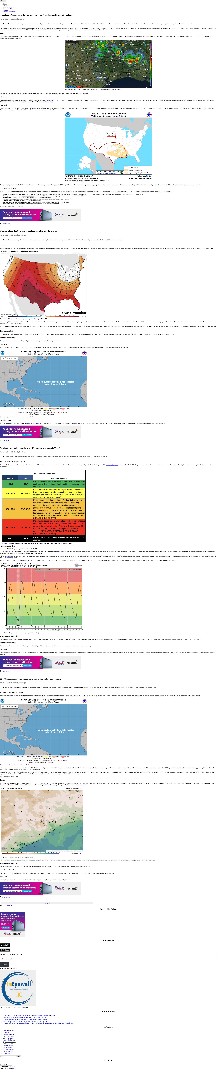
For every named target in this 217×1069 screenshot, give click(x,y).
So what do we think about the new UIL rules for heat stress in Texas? (30, 448)
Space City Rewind (9, 1040)
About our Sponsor (8, 7)
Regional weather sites (9, 11)
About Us (6, 5)
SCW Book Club (8, 1038)
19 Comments (6, 671)
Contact (5, 10)
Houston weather (8, 1034)
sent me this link (9, 556)
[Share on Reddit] (9, 226)
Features (6, 1032)
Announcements (8, 1031)
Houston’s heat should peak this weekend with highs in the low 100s (29, 231)
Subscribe (4, 964)
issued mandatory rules (112, 465)
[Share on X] (5, 226)
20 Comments (6, 897)
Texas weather (8, 1046)
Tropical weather (8, 1049)
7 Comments (5, 441)
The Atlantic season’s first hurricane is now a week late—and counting (30, 679)
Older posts (48, 903)
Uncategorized (8, 1051)
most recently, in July (63, 551)
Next (10, 905)
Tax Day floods (8, 1044)
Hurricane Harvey (8, 1036)
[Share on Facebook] (1, 226)
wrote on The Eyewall (33, 423)
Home (5, 4)
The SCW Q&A (7, 1047)
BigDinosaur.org (10, 1068)
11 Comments (6, 224)
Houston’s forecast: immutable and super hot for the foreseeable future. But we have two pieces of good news (38, 1023)
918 (5, 905)
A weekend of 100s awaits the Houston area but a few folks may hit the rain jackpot (36, 15)
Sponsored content (9, 1042)
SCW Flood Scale (8, 8)
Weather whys (7, 1053)
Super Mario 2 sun (52, 100)
